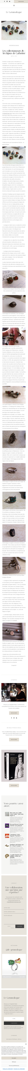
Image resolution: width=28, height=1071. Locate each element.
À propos (14, 1035)
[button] (26, 1044)
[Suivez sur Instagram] (7, 1)
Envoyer (19, 926)
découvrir (14, 712)
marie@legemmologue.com (14, 902)
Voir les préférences (14, 1065)
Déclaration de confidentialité (19, 1068)
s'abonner (21, 1)
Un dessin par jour (7, 113)
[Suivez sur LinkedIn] (10, 1)
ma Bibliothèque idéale (14, 1039)
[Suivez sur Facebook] (4, 1)
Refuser (14, 1061)
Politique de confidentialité (8, 1068)
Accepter (14, 1058)
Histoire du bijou (14, 45)
